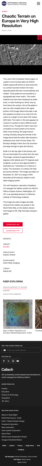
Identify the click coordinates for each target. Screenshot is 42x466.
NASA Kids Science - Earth (11, 418)
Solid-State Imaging (12, 294)
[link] (21, 54)
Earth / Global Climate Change (13, 421)
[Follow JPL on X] (8, 361)
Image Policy (30, 446)
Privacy (20, 446)
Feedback (21, 450)
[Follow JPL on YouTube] (17, 361)
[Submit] (4, 350)
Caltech (11, 446)
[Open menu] (38, 3)
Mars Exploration (8, 427)
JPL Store (5, 401)
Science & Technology (10, 395)
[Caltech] (7, 369)
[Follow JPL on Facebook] (4, 361)
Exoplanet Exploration (10, 424)
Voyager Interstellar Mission (12, 440)
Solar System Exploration (11, 430)
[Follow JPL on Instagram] (13, 361)
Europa (6, 246)
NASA (4, 446)
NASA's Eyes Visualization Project (14, 437)
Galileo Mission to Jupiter (15, 287)
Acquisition (6, 398)
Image (4, 11)
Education (5, 391)
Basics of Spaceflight (9, 415)
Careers (4, 388)
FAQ (38, 446)
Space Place (6, 433)
